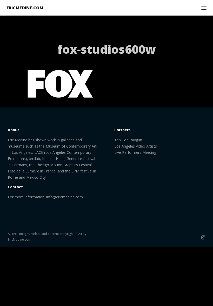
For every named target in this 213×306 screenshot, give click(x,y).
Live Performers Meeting (135, 152)
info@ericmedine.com (64, 196)
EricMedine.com (19, 239)
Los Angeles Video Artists (135, 146)
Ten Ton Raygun (128, 139)
